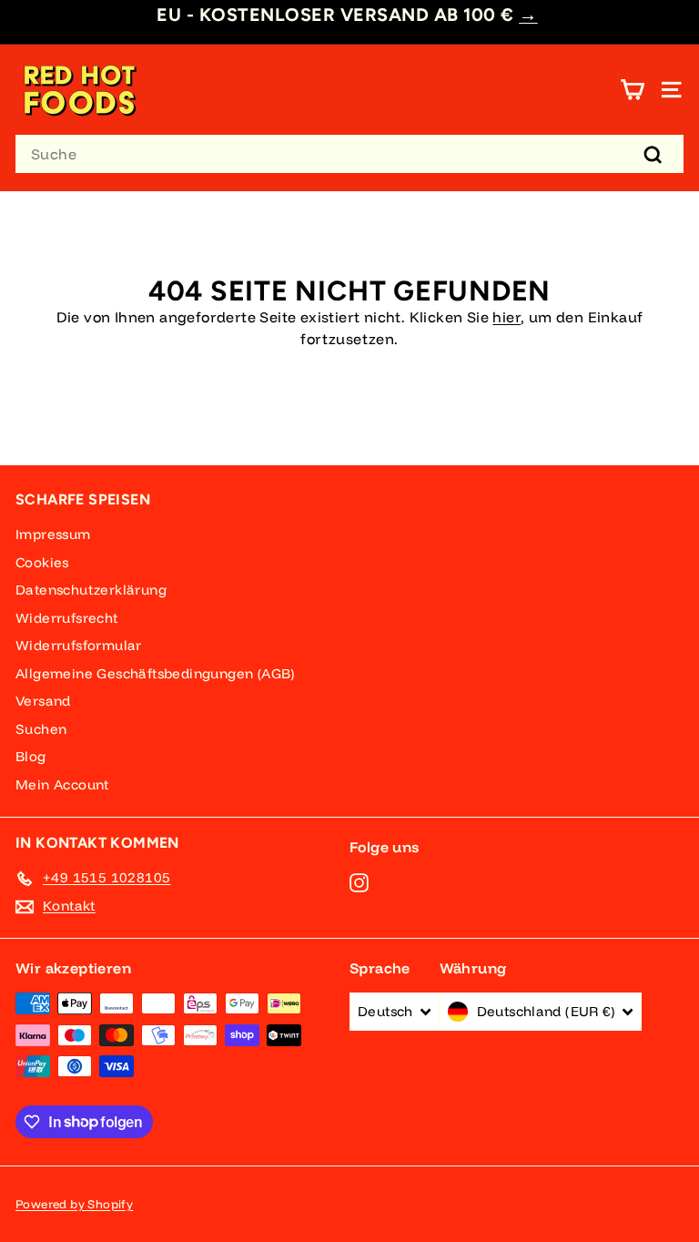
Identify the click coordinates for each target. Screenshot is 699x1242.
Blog (30, 756)
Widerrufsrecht (66, 617)
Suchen (40, 729)
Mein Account (62, 784)
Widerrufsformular (78, 645)
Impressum (53, 534)
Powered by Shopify (74, 1203)
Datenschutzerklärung (91, 589)
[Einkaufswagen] (632, 90)
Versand (43, 700)
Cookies (42, 562)
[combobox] (349, 154)
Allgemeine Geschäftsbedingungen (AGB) (155, 673)
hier (506, 317)
